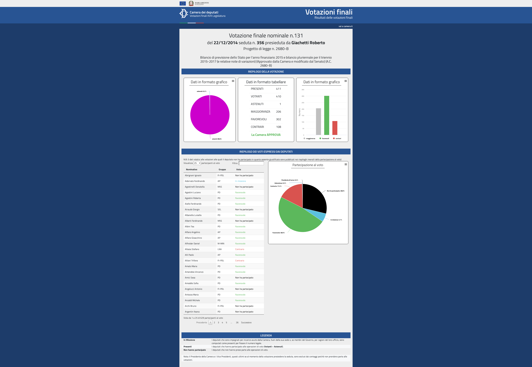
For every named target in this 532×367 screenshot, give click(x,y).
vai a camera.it (346, 25)
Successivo (246, 322)
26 (237, 322)
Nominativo (191, 169)
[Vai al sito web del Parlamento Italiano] (198, 3)
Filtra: (235, 163)
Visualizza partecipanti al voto (202, 163)
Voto (238, 169)
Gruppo (222, 169)
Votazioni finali (329, 11)
